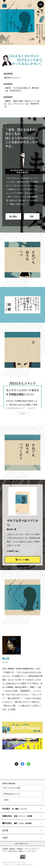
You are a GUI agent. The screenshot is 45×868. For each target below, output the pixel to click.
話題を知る (17, 816)
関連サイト (22, 851)
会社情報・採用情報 (8, 849)
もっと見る (21, 413)
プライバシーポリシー (31, 849)
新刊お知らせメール (12, 794)
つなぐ (5, 838)
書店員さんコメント (12, 78)
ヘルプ (4, 851)
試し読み (13, 216)
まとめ (5, 830)
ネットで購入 (24, 560)
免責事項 (19, 849)
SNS (6, 800)
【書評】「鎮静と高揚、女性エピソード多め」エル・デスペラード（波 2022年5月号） (21, 104)
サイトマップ (32, 851)
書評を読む (17, 823)
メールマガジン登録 (12, 788)
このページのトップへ (21, 843)
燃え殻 (5, 658)
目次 (32, 216)
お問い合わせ (13, 851)
